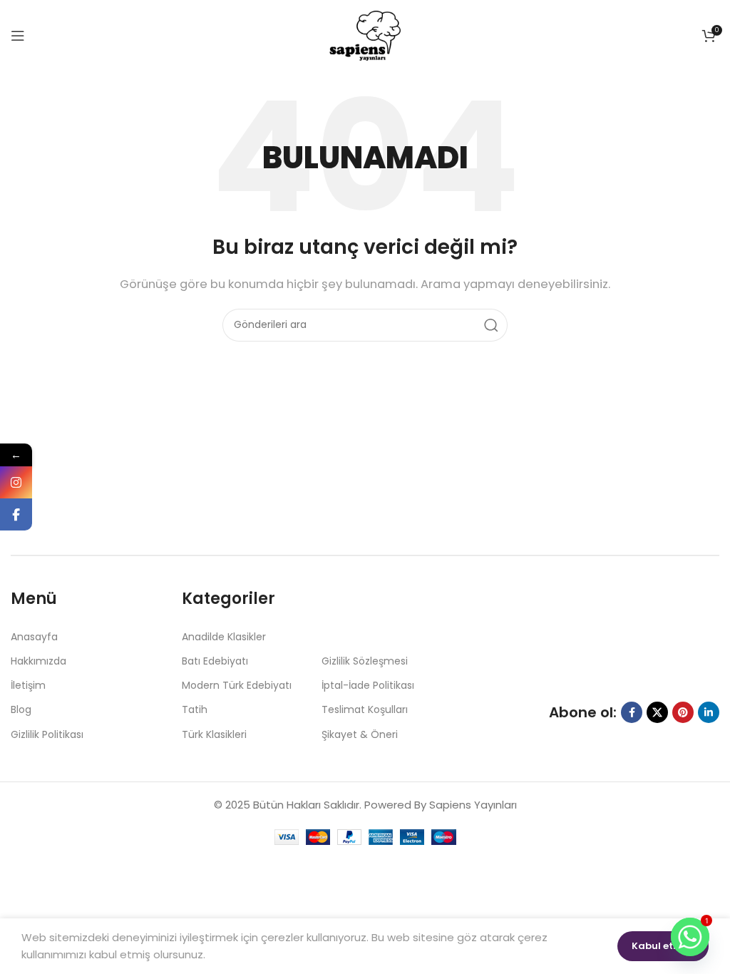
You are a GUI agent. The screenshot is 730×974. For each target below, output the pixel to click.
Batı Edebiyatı (215, 661)
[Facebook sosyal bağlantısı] (631, 712)
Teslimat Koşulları (365, 709)
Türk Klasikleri (214, 734)
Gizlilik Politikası (47, 734)
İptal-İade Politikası (368, 685)
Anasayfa (34, 637)
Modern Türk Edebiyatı (237, 685)
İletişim (28, 685)
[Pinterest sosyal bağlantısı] (683, 712)
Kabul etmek (663, 946)
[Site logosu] (365, 34)
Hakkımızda (38, 661)
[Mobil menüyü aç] (18, 35)
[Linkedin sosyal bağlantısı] (708, 712)
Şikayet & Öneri (360, 734)
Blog (21, 709)
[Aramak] (491, 325)
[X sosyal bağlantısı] (657, 712)
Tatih (194, 709)
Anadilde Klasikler (224, 637)
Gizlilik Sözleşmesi (365, 661)
